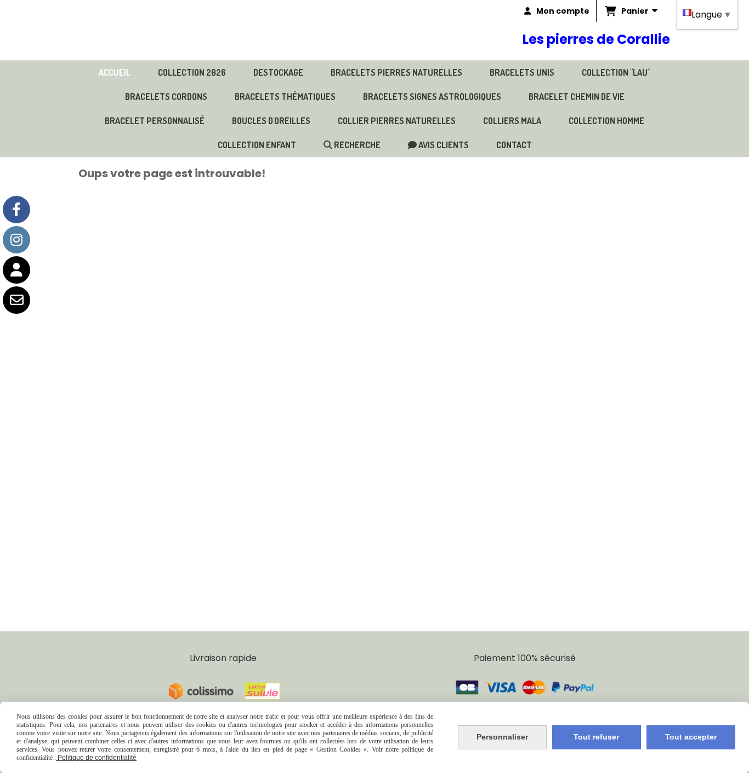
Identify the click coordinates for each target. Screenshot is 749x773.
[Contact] (16, 300)
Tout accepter (691, 736)
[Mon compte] (16, 270)
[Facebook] (16, 209)
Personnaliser (502, 736)
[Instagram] (16, 239)
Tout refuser (596, 736)
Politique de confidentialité (96, 757)
